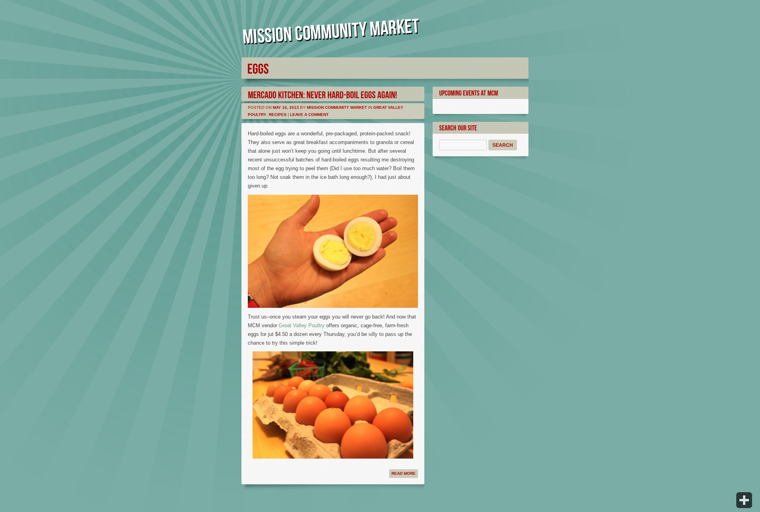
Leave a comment (309, 114)
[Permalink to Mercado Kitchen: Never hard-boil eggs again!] (322, 94)
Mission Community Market (337, 107)
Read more (403, 473)
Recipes (278, 114)
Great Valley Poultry (302, 325)
